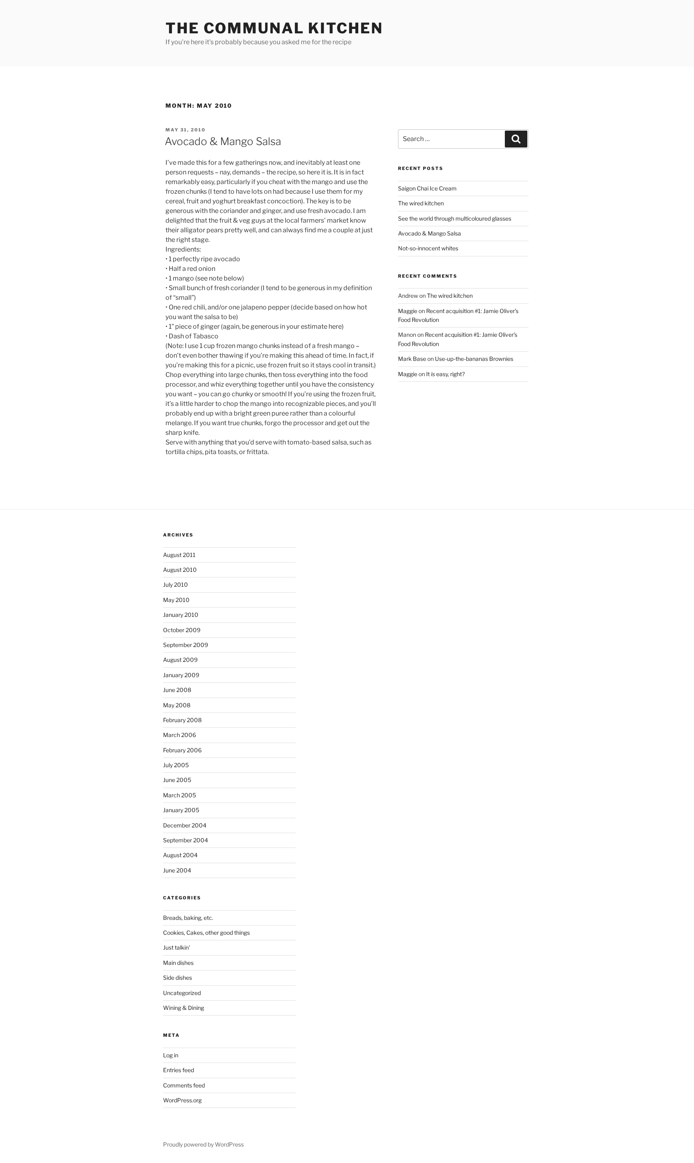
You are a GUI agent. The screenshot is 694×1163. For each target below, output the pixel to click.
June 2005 (177, 779)
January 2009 (181, 675)
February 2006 (182, 750)
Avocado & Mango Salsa (223, 141)
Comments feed (184, 1085)
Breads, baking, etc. (188, 917)
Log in (170, 1055)
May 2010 (176, 599)
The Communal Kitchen (274, 28)
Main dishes (178, 962)
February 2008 (182, 720)
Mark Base (412, 358)
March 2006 (179, 734)
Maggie (407, 310)
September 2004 (185, 840)
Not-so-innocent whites (428, 248)
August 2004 (180, 855)
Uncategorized (182, 992)
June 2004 (177, 870)
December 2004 (184, 825)
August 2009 (180, 659)
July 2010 (175, 584)
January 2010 (180, 614)
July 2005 (176, 765)
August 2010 (180, 569)
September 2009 (185, 644)
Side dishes (177, 977)
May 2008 (176, 705)
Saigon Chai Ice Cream (427, 188)
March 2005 (179, 795)
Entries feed (178, 1070)
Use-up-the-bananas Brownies (474, 358)
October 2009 (181, 630)
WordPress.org (182, 1100)
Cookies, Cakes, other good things (206, 932)
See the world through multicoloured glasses (454, 218)
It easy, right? (445, 374)
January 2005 (181, 810)
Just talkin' (176, 947)
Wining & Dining (183, 1007)
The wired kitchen (421, 203)
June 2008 (177, 689)
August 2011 (179, 554)
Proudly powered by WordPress (203, 1144)
